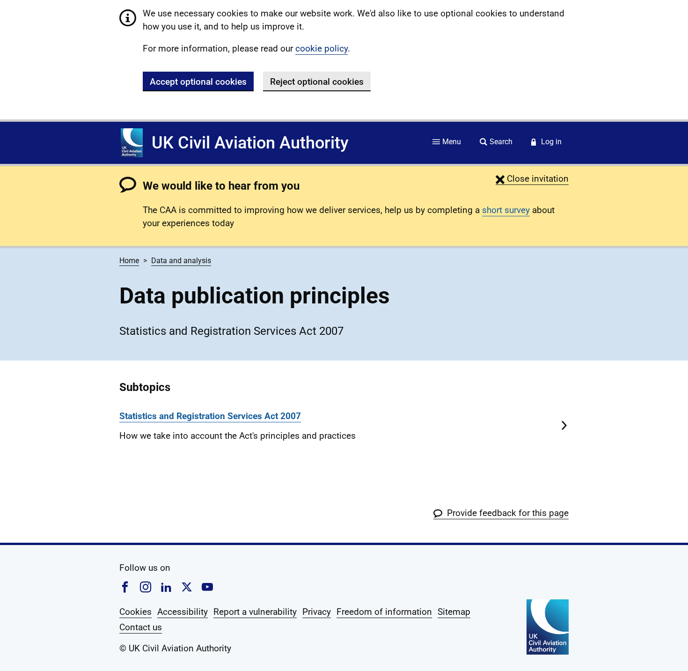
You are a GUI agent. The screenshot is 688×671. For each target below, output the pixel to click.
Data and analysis (181, 260)
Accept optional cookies (198, 81)
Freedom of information (384, 611)
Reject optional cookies (317, 81)
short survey (506, 210)
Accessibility (182, 611)
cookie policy (321, 48)
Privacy (316, 611)
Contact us (140, 627)
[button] (532, 178)
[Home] (131, 143)
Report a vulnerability (255, 611)
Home (129, 260)
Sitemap (454, 611)
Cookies (135, 611)
